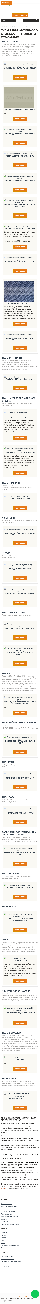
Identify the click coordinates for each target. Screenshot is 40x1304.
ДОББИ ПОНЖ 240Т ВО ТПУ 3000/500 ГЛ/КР (20, 853)
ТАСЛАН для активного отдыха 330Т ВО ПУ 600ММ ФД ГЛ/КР (20, 702)
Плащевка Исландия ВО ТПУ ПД (20, 887)
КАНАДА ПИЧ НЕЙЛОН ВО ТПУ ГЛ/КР (20, 593)
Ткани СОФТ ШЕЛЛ (11, 1033)
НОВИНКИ (4, 1222)
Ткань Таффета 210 (12, 358)
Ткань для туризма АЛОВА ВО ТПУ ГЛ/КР (20, 1013)
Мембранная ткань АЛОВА (16, 991)
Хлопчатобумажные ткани (9, 1216)
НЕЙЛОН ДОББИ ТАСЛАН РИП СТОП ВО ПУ (20, 742)
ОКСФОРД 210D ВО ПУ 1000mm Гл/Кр (20, 109)
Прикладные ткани (7, 1214)
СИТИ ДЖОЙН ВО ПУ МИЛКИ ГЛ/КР (20, 778)
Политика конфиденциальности (11, 1245)
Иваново (4, 1188)
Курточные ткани (6, 1204)
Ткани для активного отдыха (10, 1209)
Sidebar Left (9, 20)
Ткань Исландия (11, 873)
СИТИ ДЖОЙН (8, 762)
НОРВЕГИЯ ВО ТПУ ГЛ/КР (20, 499)
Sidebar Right (30, 20)
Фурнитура (4, 1219)
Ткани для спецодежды (8, 1211)
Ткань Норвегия (11, 483)
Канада (6, 553)
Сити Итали (8, 797)
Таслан (6, 673)
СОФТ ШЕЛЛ (20, 1059)
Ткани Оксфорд (10, 41)
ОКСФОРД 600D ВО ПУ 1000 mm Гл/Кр (20, 262)
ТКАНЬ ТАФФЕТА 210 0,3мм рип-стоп (20, 379)
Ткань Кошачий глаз (13, 612)
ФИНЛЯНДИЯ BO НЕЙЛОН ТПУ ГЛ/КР (20, 534)
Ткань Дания (9, 1079)
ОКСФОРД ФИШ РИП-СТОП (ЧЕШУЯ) (20, 228)
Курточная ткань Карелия (20, 417)
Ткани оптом (5, 1266)
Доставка (4, 1235)
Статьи (3, 1243)
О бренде (4, 1232)
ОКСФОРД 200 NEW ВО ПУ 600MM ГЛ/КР (20, 68)
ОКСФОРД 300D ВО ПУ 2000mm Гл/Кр (20, 180)
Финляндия (8, 518)
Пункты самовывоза (7, 1259)
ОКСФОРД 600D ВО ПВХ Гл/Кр (20, 303)
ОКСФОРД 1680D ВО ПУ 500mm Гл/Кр (20, 339)
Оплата (3, 1238)
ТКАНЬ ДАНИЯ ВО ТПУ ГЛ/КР (20, 1098)
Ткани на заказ (5, 1264)
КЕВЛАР (6, 939)
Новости (3, 1240)
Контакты (4, 1248)
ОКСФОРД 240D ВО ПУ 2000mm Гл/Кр (20, 156)
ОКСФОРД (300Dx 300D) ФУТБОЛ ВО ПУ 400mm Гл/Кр (20, 205)
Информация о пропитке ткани (11, 1261)
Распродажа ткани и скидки (10, 1224)
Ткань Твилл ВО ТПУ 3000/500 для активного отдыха (20, 919)
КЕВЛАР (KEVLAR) (20, 960)
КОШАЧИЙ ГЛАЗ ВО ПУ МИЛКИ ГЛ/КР (20, 628)
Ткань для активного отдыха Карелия (20, 452)
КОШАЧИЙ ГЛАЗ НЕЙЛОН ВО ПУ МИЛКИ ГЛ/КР (20, 653)
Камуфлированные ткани (9, 1206)
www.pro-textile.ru (6, 1301)
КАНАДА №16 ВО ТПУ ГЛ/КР (20, 569)
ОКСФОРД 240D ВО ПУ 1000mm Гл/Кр (20, 134)
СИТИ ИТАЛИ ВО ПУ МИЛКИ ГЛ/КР (20, 813)
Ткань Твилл (9, 906)
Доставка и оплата (7, 1256)
